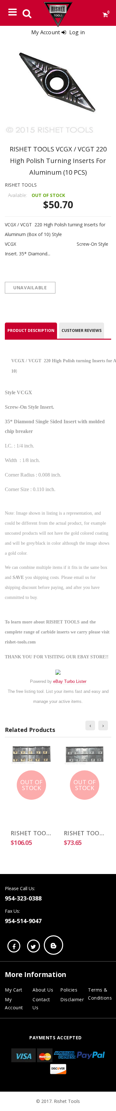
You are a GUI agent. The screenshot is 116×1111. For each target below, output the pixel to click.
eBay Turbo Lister (69, 681)
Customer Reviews (82, 330)
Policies (68, 990)
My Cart (14, 990)
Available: (17, 195)
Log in (77, 32)
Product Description (30, 330)
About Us (43, 990)
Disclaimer (72, 999)
